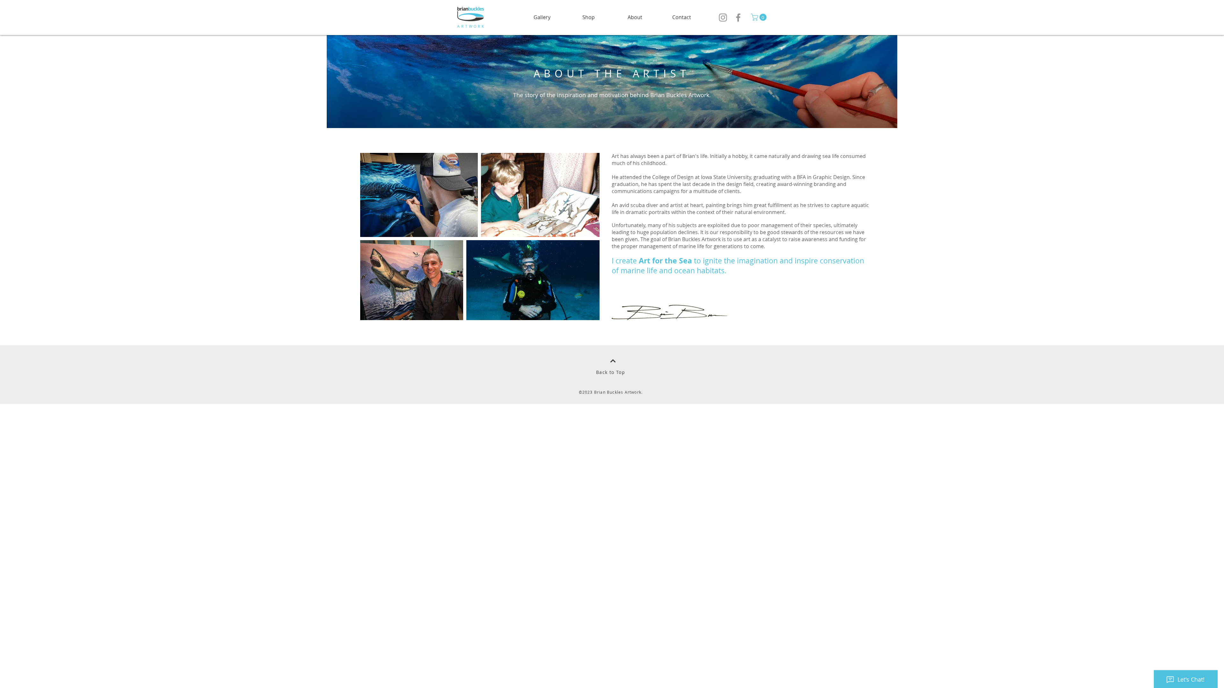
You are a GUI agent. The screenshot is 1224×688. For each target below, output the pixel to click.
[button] (588, 17)
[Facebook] (738, 17)
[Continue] (613, 361)
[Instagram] (723, 17)
